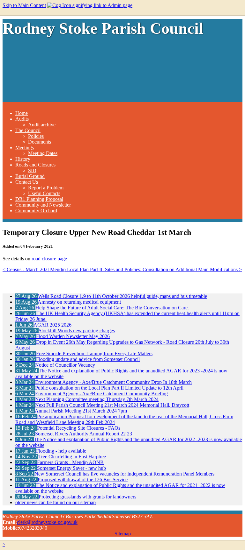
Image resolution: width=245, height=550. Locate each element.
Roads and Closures (35, 164)
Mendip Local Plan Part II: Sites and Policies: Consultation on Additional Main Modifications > (146, 269)
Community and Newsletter (43, 205)
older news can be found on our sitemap (55, 502)
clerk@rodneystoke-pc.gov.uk (47, 522)
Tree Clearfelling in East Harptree (60, 456)
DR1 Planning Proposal (39, 199)
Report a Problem (45, 187)
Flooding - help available (50, 451)
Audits (22, 119)
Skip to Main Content (24, 5)
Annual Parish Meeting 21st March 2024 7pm (71, 410)
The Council (28, 130)
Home (21, 113)
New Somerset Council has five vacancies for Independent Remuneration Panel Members (114, 473)
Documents (39, 142)
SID (32, 170)
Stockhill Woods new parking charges (65, 330)
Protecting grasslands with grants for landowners (75, 496)
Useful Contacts (44, 193)
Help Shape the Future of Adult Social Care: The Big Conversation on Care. (102, 307)
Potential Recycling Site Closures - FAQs (67, 428)
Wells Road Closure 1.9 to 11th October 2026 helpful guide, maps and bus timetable (111, 296)
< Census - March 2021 (26, 269)
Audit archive (42, 124)
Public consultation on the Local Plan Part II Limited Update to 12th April (99, 388)
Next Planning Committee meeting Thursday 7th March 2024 (87, 399)
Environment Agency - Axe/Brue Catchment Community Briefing (91, 393)
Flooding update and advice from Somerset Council (77, 359)
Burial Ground (30, 176)
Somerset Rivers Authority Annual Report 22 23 (73, 433)
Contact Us (26, 182)
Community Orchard (36, 210)
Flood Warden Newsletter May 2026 (62, 336)
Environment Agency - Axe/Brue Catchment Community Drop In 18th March (103, 382)
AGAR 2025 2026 (43, 325)
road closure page (49, 258)
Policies (36, 136)
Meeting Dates (42, 153)
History (22, 159)
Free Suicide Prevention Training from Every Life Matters (83, 353)
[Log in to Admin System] (89, 5)
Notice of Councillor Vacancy (55, 365)
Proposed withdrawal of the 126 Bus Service (71, 479)
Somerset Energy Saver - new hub (60, 468)
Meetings (24, 147)
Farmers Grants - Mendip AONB (59, 462)
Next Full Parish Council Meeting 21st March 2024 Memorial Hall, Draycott (102, 405)
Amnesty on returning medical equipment (68, 302)
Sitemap (123, 533)
